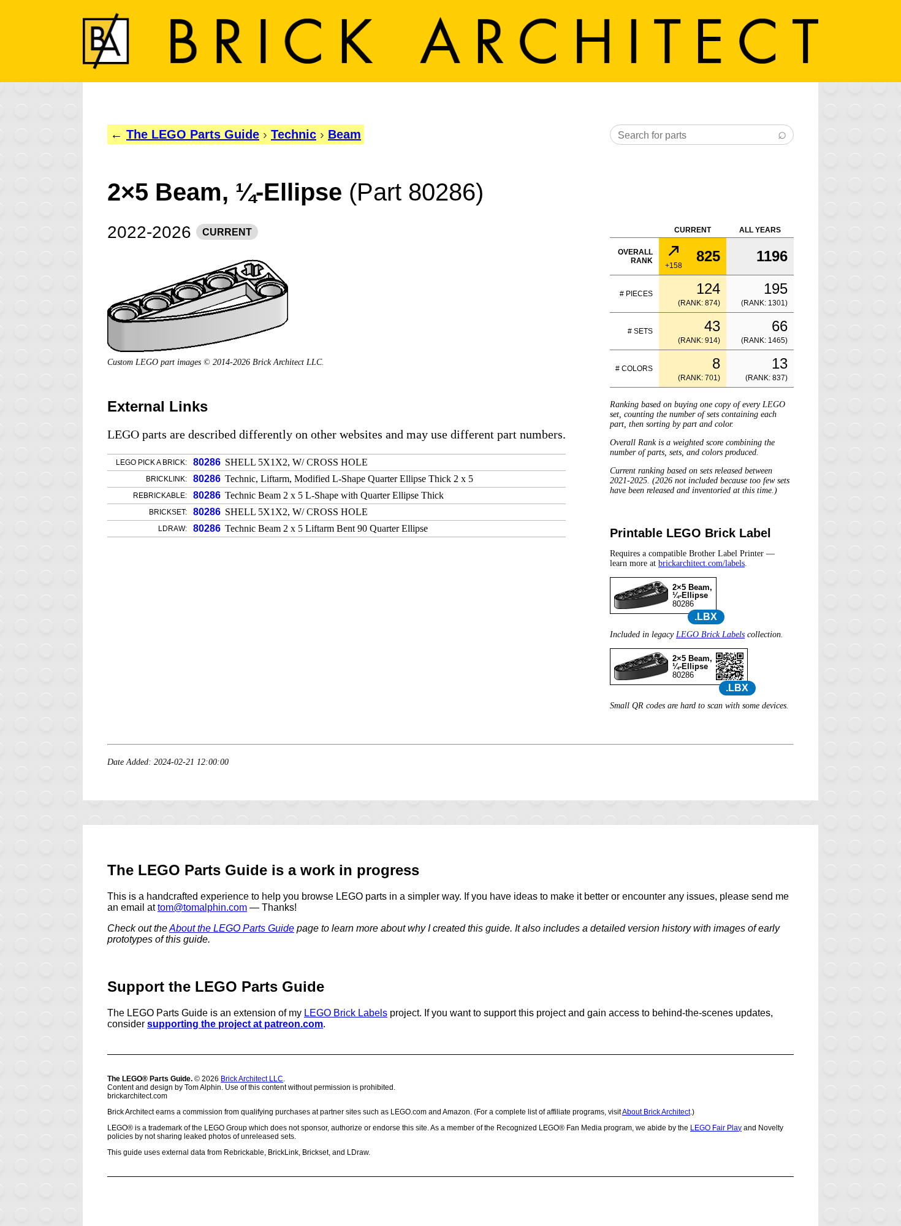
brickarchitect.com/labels (701, 563)
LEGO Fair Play (716, 1128)
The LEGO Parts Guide (192, 134)
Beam (344, 134)
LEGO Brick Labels (710, 634)
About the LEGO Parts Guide (231, 928)
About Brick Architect (656, 1112)
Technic (293, 134)
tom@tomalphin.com (202, 907)
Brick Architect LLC (252, 1079)
